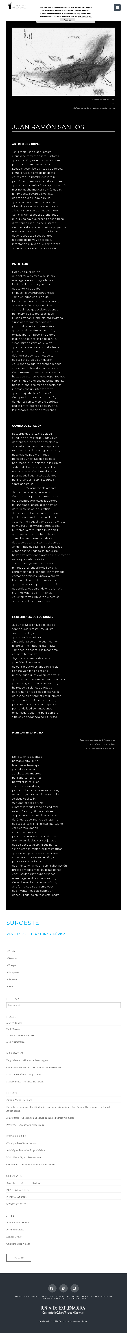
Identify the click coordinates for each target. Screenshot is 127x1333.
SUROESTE (22, 922)
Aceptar (67, 19)
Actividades (63, 1297)
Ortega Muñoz (31, 1297)
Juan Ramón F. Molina (17, 1222)
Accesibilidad (78, 1299)
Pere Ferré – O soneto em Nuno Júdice (25, 1125)
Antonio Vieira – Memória (19, 1100)
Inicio (18, 1297)
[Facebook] (52, 1288)
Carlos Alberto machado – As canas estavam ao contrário (34, 1067)
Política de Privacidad (55, 1299)
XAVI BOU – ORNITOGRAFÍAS (23, 1183)
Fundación (48, 1297)
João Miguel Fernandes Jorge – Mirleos (25, 1150)
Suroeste (87, 1297)
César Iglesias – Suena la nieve (21, 1143)
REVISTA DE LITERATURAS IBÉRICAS (37, 934)
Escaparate (13, 972)
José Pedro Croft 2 (15, 1229)
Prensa (76, 1297)
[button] (117, 7)
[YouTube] (74, 1288)
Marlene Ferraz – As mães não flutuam (25, 1081)
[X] (63, 1288)
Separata (12, 979)
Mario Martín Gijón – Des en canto (23, 1157)
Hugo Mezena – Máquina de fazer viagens (27, 1060)
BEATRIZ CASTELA (17, 1190)
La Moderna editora (79, 1321)
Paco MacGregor (58, 1321)
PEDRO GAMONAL (17, 1197)
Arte (10, 986)
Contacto (106, 1297)
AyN (97, 1297)
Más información (85, 16)
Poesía (11, 951)
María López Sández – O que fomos (24, 1074)
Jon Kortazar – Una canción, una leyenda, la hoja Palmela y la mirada (40, 1117)
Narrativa (13, 958)
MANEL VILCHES (16, 1204)
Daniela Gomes (14, 1236)
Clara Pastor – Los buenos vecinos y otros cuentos (30, 1164)
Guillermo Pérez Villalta (18, 1243)
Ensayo (12, 965)
